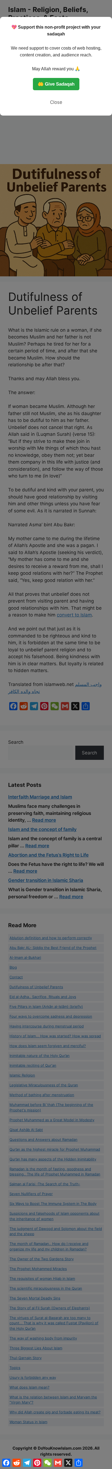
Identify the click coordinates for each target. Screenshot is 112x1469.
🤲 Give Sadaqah (56, 84)
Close (56, 102)
